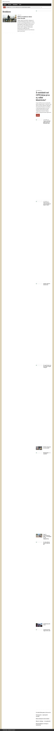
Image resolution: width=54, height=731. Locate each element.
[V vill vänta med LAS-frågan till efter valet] (39, 707)
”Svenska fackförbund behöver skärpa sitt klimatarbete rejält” (46, 122)
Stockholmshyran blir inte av (46, 624)
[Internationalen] (27, 1)
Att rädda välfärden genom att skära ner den (46, 543)
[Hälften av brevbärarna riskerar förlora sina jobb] (9, 21)
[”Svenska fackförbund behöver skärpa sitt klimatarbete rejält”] (39, 197)
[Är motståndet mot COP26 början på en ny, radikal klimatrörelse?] (43, 89)
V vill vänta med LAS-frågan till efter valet (46, 630)
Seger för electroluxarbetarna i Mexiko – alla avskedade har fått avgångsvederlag (47, 536)
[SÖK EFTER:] (45, 7)
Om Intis (9, 4)
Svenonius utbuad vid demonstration (46, 284)
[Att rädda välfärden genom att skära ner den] (39, 620)
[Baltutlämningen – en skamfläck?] (39, 530)
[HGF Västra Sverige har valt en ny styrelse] (39, 449)
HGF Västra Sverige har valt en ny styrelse (47, 447)
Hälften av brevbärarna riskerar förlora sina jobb (24, 17)
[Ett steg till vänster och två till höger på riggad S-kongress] (39, 443)
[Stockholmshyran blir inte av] (39, 626)
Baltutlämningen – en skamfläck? (46, 453)
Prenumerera (15, 4)
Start (20, 4)
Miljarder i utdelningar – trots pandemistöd (43, 721)
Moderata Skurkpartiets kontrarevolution (42, 718)
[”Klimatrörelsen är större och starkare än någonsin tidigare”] (39, 279)
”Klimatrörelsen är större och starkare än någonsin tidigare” (47, 204)
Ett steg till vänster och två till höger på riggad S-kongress (47, 366)
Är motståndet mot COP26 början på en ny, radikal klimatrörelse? (43, 96)
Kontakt (4, 4)
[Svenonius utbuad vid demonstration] (39, 361)
